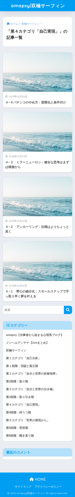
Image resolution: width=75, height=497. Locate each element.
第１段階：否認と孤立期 (22, 365)
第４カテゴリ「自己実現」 (23, 404)
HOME (40, 479)
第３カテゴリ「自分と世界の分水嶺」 (31, 389)
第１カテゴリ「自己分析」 (23, 358)
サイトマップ (23, 486)
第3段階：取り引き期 (20, 397)
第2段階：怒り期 (17, 381)
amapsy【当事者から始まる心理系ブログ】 (35, 334)
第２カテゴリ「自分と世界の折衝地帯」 (32, 373)
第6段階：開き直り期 (20, 435)
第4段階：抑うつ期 (18, 412)
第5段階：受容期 (17, 427)
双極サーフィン (16, 350)
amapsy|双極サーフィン (38, 5)
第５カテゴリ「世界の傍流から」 (28, 420)
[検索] (68, 310)
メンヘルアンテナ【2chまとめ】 (27, 342)
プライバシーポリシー (48, 486)
